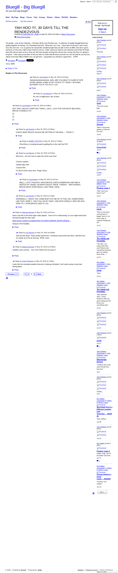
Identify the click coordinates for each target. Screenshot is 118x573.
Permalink (31, 77)
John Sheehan (101, 40)
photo (106, 99)
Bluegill (23, 570)
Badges (81, 570)
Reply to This (12, 68)
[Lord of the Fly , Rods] (9, 32)
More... (102, 492)
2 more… (100, 71)
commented (101, 97)
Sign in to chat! (102, 571)
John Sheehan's (103, 98)
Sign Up (82, 1)
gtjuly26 (100, 125)
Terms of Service (106, 570)
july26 (99, 209)
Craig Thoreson (28, 261)
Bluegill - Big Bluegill (25, 6)
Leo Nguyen (47, 94)
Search (116, 1)
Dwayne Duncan (28, 212)
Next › (39, 274)
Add (89, 22)
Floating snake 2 (103, 188)
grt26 (99, 103)
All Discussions (11, 21)
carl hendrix (43, 77)
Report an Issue (92, 570)
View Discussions (23, 37)
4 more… (100, 172)
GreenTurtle (101, 147)
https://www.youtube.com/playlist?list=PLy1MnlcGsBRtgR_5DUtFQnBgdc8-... (41, 221)
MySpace (11, 61)
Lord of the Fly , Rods (31, 34)
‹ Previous (11, 274)
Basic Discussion (68, 34)
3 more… (100, 391)
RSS (7, 278)
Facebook (22, 61)
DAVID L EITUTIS (35, 141)
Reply (33, 88)
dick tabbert (101, 262)
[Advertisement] (99, 530)
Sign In (88, 1)
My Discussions (27, 21)
